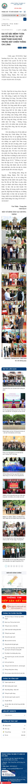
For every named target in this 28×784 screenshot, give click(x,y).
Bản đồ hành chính (14, 573)
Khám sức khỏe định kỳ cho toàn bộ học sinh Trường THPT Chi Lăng (13, 453)
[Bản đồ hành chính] (12, 581)
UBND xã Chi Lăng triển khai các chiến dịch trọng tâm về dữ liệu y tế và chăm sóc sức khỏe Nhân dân (14, 496)
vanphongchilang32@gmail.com (15, 768)
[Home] (4, 5)
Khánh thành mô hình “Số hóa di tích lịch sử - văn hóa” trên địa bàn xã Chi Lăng (14, 432)
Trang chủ (5, 12)
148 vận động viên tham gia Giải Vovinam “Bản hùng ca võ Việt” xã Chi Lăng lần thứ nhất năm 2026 (13, 474)
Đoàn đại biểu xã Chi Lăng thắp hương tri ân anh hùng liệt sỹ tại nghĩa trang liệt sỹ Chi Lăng (14, 560)
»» (22, 566)
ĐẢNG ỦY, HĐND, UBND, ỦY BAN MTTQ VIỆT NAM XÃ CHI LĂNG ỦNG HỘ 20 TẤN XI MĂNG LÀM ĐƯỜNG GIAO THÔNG (14, 517)
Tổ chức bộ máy (14, 12)
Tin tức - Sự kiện (14, 24)
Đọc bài (19, 47)
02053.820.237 (13, 766)
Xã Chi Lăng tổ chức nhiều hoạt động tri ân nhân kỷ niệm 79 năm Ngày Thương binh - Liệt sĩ (13, 538)
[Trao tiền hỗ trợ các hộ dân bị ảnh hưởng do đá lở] (14, 379)
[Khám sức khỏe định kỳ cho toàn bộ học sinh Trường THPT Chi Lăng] (14, 443)
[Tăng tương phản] (24, 30)
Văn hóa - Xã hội (6, 25)
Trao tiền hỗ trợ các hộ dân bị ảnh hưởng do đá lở (14, 389)
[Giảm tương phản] (25, 30)
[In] (22, 30)
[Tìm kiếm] (24, 19)
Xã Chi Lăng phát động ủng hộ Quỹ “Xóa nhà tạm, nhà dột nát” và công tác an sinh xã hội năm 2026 (14, 410)
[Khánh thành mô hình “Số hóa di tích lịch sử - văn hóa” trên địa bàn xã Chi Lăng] (14, 422)
